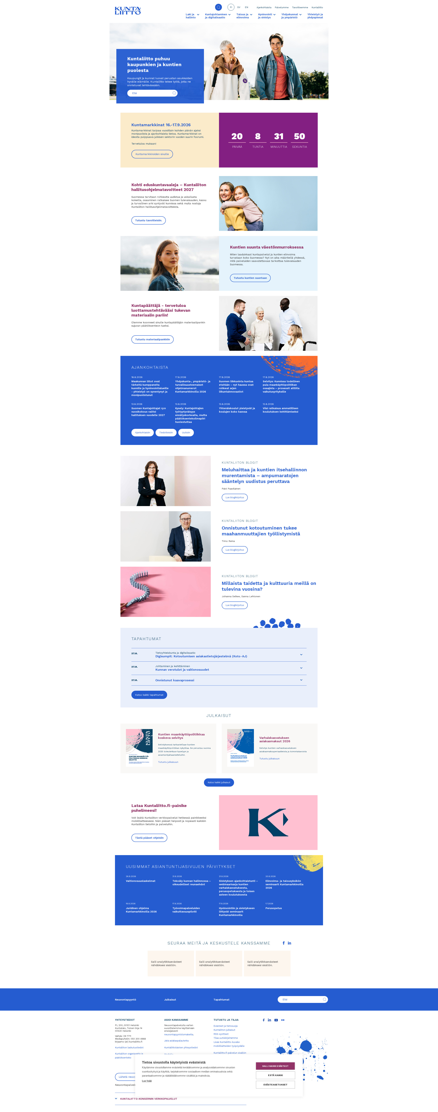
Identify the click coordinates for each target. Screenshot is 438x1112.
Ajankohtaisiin (142, 432)
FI (231, 7)
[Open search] (218, 7)
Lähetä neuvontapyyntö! (134, 1076)
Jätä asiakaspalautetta (176, 1040)
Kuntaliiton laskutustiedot (129, 1047)
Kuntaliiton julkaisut (224, 1030)
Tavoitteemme (300, 7)
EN (246, 7)
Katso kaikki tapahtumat (149, 694)
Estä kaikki (275, 1075)
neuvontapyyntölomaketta (178, 1034)
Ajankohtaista (264, 7)
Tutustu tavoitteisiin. (148, 220)
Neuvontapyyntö (125, 999)
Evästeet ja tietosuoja (225, 1026)
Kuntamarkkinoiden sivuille (154, 155)
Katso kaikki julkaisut (219, 782)
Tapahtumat (221, 999)
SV (238, 7)
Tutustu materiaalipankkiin (152, 339)
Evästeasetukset (275, 1084)
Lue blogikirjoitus (235, 497)
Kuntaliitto (317, 7)
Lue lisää (147, 1081)
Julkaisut (170, 999)
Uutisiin (186, 432)
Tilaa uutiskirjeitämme (226, 1038)
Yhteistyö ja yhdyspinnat (315, 16)
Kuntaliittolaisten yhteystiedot (181, 1047)
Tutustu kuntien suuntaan (250, 277)
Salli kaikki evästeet (275, 1066)
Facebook (284, 943)
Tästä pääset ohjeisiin (149, 837)
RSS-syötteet (221, 1034)
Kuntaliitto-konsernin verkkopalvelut (148, 1098)
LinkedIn (289, 943)
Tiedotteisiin (166, 432)
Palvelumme (282, 7)
